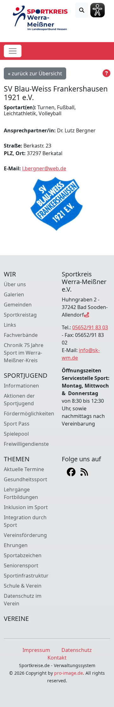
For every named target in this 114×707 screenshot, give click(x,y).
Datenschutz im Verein (22, 599)
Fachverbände (21, 334)
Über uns (15, 284)
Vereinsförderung (25, 535)
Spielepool (16, 433)
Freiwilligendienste (26, 443)
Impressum (36, 650)
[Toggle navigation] (13, 51)
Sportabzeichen (22, 555)
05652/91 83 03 (90, 327)
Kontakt (57, 657)
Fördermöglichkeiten (29, 413)
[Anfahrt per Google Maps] (86, 314)
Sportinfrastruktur (26, 575)
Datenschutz (76, 650)
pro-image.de (68, 673)
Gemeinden (18, 304)
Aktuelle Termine (24, 469)
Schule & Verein (22, 585)
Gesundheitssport (25, 479)
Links (10, 324)
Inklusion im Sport (26, 507)
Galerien (14, 294)
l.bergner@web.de (44, 168)
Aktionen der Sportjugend (19, 399)
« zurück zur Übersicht (35, 73)
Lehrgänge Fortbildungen (21, 493)
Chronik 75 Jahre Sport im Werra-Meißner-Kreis (23, 353)
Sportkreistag (20, 314)
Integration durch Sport (25, 521)
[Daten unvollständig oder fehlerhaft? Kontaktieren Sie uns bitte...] (106, 73)
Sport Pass (16, 423)
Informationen (21, 385)
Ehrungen (16, 545)
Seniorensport (21, 565)
